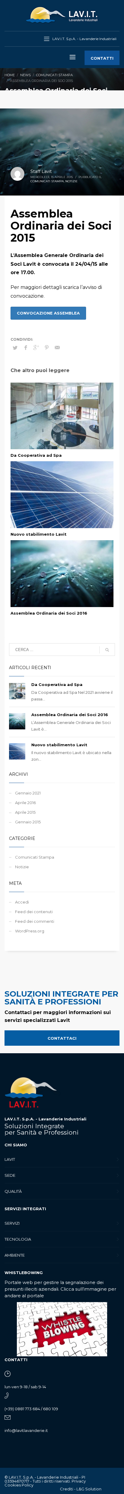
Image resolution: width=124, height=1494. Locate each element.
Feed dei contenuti (34, 911)
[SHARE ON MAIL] (57, 347)
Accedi (22, 902)
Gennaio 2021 (28, 793)
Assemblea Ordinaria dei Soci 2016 (49, 613)
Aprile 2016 (25, 802)
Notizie (71, 181)
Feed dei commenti (34, 921)
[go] (107, 650)
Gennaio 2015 (28, 821)
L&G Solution (88, 1488)
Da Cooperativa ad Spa (36, 455)
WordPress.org (29, 931)
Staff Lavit (41, 171)
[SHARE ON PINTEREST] (46, 347)
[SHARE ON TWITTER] (15, 347)
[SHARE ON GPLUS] (36, 347)
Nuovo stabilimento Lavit (39, 534)
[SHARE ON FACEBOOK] (25, 347)
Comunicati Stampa (47, 181)
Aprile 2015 (25, 812)
